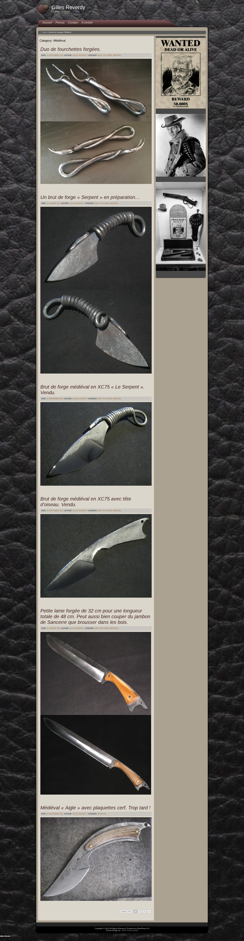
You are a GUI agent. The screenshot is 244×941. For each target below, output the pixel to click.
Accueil (47, 22)
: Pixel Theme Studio (129, 930)
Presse (60, 22)
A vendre (87, 22)
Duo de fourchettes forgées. (70, 49)
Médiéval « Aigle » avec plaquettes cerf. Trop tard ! (95, 807)
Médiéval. (117, 55)
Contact (73, 22)
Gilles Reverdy (80, 55)
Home (44, 32)
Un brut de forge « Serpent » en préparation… (90, 197)
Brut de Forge (105, 55)
